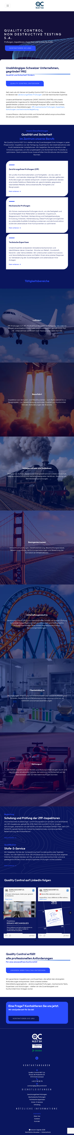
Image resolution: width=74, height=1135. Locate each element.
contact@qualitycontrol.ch (37, 1086)
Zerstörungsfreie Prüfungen (37, 1094)
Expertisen (60, 107)
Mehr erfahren (14, 191)
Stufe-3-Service (37, 1102)
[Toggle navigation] (7, 6)
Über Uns (37, 1116)
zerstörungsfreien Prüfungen (30, 95)
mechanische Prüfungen (45, 107)
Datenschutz (46, 1132)
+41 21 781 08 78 (37, 1081)
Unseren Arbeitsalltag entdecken (27, 970)
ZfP (33, 107)
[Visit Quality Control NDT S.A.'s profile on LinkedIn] (6, 890)
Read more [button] (8, 899)
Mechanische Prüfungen (37, 1097)
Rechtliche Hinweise (32, 1132)
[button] (3, 912)
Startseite (37, 1114)
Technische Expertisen (37, 1099)
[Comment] (9, 936)
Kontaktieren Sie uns (20, 48)
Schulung (37, 1105)
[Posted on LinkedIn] (33, 890)
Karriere (37, 1119)
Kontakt (37, 1121)
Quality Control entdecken (24, 83)
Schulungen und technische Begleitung (22, 109)
